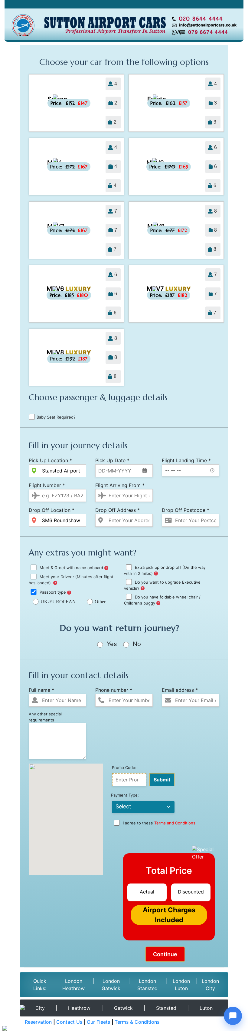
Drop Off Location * (51, 510)
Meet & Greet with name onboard (71, 567)
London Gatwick (111, 984)
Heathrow (79, 1008)
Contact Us (69, 1022)
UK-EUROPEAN (58, 601)
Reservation (38, 1022)
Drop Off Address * (117, 510)
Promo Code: (124, 767)
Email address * (180, 690)
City (40, 1008)
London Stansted (147, 984)
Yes (111, 644)
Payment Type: (125, 795)
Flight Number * (47, 485)
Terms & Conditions (137, 1022)
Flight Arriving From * (120, 485)
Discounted (191, 892)
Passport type (52, 592)
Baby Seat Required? (56, 417)
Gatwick (123, 1008)
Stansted (166, 1008)
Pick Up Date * (112, 460)
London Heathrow (73, 984)
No (136, 644)
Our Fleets (98, 1022)
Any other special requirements (45, 716)
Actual (147, 892)
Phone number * (113, 690)
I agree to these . (159, 823)
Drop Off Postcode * (185, 510)
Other (100, 601)
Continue (165, 954)
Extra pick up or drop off (165, 570)
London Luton (181, 984)
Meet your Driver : (71, 580)
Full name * (41, 690)
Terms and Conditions (174, 823)
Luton (206, 1008)
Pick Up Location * (50, 460)
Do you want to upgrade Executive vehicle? (162, 585)
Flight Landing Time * (186, 460)
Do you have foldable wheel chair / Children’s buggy (162, 600)
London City (210, 984)
